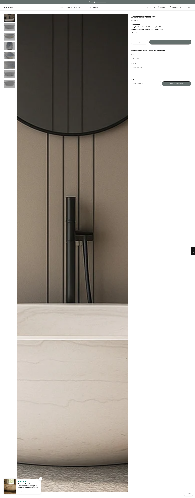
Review (188, 2)
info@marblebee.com (98, 2)
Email (132, 79)
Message (133, 63)
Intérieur (77, 7)
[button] (151, 7)
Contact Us (8, 2)
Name (132, 54)
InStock (95, 7)
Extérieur (86, 7)
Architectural (65, 7)
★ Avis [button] (193, 251)
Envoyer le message (176, 83)
